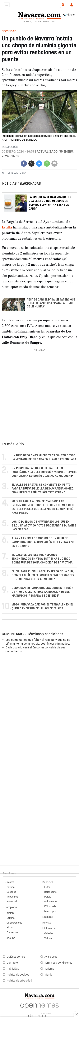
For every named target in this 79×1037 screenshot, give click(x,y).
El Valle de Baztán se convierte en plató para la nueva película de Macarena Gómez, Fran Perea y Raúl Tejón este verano (43, 488)
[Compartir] (24, 163)
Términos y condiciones (45, 634)
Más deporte (51, 911)
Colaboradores (14, 922)
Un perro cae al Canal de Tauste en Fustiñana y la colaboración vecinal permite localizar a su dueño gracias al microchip (44, 472)
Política (11, 887)
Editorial (11, 917)
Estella (7, 227)
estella (13, 172)
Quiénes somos (16, 956)
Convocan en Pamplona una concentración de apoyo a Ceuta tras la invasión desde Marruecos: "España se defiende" (42, 592)
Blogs (10, 927)
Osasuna (10, 938)
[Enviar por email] (54, 163)
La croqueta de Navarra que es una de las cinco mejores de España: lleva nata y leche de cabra (50, 203)
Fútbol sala (50, 906)
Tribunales (12, 896)
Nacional (47, 917)
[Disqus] (39, 709)
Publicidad (13, 968)
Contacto (12, 962)
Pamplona (11, 907)
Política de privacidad (19, 980)
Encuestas (12, 932)
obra (23, 172)
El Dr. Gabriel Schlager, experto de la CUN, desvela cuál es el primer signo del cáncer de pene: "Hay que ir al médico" (43, 575)
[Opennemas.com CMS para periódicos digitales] (39, 1009)
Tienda (48, 974)
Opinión (9, 913)
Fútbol (47, 887)
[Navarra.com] (39, 15)
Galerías (48, 933)
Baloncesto (50, 891)
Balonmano (50, 901)
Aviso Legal (51, 956)
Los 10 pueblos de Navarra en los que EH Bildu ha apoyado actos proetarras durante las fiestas (44, 525)
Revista (46, 922)
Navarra (9, 882)
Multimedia (49, 928)
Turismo (49, 968)
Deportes (47, 882)
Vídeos (48, 938)
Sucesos (11, 891)
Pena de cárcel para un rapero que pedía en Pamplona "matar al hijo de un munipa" (51, 303)
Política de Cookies (18, 974)
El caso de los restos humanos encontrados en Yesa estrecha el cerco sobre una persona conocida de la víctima (42, 558)
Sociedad (12, 901)
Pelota (47, 896)
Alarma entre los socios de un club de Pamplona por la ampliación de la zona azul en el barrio (43, 542)
